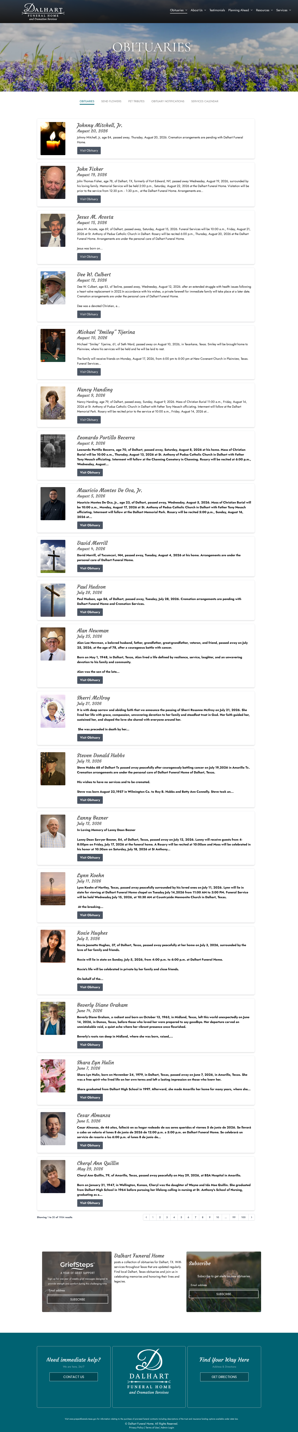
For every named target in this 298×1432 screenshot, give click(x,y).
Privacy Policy (136, 1427)
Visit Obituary (89, 150)
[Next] (251, 1217)
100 (243, 1217)
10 (217, 1217)
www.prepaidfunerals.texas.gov (83, 1418)
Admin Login (167, 1427)
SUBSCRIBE (77, 1299)
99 (234, 1217)
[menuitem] (178, 10)
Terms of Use (152, 1427)
